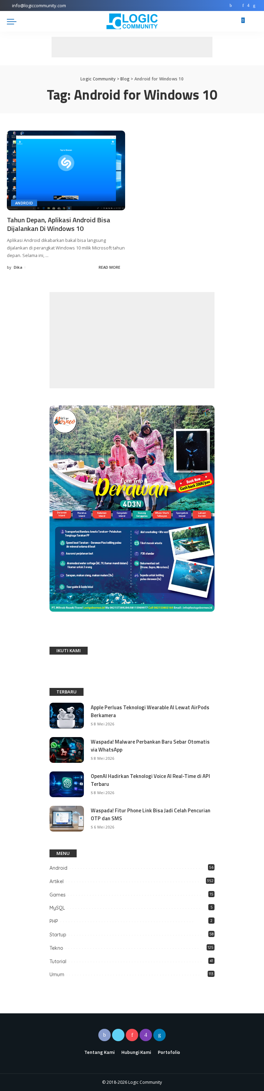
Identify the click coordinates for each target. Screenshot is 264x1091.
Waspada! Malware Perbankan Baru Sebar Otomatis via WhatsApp (150, 746)
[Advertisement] (132, 47)
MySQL (57, 908)
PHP (54, 921)
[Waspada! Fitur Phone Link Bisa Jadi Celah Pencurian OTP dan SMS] (67, 819)
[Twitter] (237, 5)
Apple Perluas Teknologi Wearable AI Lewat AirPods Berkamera (150, 711)
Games (58, 895)
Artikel (57, 881)
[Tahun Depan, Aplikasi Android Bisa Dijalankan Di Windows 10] (66, 170)
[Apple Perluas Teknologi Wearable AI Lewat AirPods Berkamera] (67, 715)
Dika (18, 267)
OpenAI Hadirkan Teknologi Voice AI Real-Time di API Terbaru (150, 780)
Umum (57, 974)
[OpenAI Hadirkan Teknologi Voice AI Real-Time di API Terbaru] (67, 784)
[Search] (253, 21)
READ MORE (109, 267)
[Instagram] (248, 5)
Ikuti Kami (68, 650)
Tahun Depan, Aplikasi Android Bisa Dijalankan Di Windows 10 (58, 224)
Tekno (56, 948)
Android (24, 202)
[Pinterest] (243, 5)
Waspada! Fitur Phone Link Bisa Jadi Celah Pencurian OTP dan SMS (150, 814)
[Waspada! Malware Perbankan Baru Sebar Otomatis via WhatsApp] (67, 750)
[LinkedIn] (254, 5)
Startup (58, 935)
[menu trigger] (13, 21)
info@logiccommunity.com (39, 5)
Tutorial (58, 961)
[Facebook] (231, 5)
